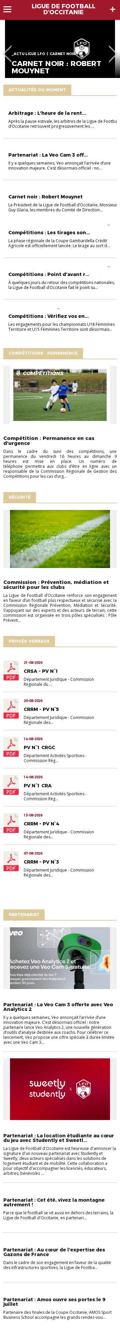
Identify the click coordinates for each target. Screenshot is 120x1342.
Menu (10, 9)
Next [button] (113, 49)
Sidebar (113, 9)
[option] (60, 49)
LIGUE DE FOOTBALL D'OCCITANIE (63, 9)
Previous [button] (7, 49)
